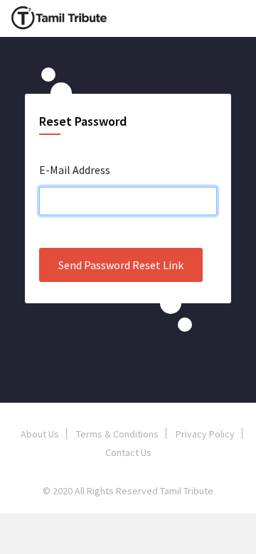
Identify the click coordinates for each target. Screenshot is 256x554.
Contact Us (128, 452)
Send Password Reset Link (120, 265)
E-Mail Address (74, 170)
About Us (40, 434)
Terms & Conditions (117, 434)
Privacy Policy (205, 434)
